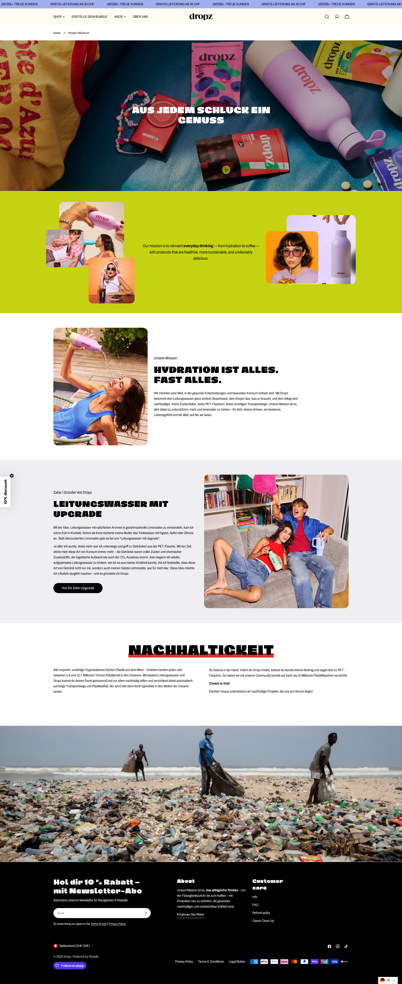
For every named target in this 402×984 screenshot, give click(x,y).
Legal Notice (237, 961)
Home (57, 33)
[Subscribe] (146, 913)
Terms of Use (98, 923)
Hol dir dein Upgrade (78, 588)
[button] (5, 492)
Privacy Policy (184, 961)
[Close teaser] (12, 476)
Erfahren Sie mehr (190, 914)
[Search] (327, 17)
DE (388, 980)
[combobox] (388, 980)
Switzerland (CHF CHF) (74, 946)
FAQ (255, 905)
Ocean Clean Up (263, 920)
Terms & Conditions (211, 961)
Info (254, 897)
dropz (67, 956)
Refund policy (261, 913)
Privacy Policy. (117, 923)
